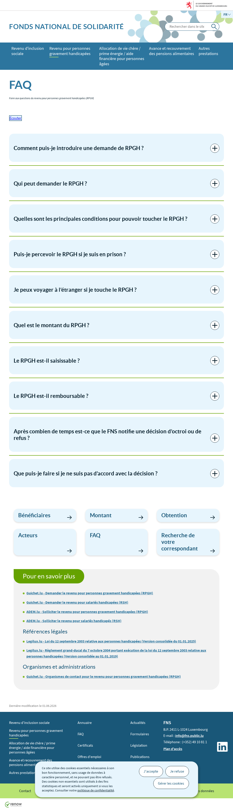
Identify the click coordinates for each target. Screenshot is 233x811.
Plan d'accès (172, 748)
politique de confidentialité (95, 790)
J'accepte (151, 771)
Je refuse (177, 771)
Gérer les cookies (171, 783)
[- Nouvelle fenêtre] (222, 747)
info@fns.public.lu (189, 735)
